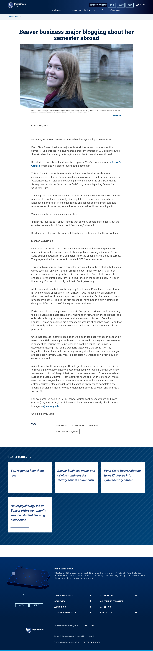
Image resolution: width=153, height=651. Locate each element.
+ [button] (90, 595)
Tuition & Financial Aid (66, 613)
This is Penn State (63, 595)
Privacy (56, 636)
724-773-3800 (89, 626)
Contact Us (106, 613)
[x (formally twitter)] (24, 595)
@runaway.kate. (51, 406)
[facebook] (18, 595)
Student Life (99, 10)
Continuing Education (112, 601)
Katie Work (94, 425)
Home (10, 17)
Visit (129, 5)
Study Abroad (77, 425)
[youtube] (34, 595)
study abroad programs (67, 431)
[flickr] (28, 595)
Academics (56, 10)
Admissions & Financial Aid (77, 10)
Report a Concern (98, 5)
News (17, 17)
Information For (115, 10)
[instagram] (39, 595)
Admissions (60, 607)
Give (112, 5)
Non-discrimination (68, 636)
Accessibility (81, 636)
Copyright (91, 636)
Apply (120, 5)
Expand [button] (116, 116)
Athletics (105, 607)
